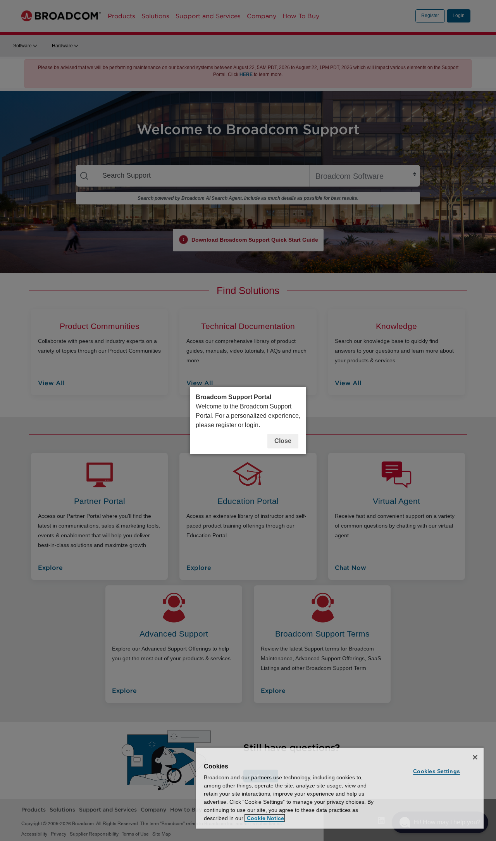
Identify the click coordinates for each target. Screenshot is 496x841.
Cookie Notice (264, 818)
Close (282, 441)
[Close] (475, 757)
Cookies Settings (436, 771)
